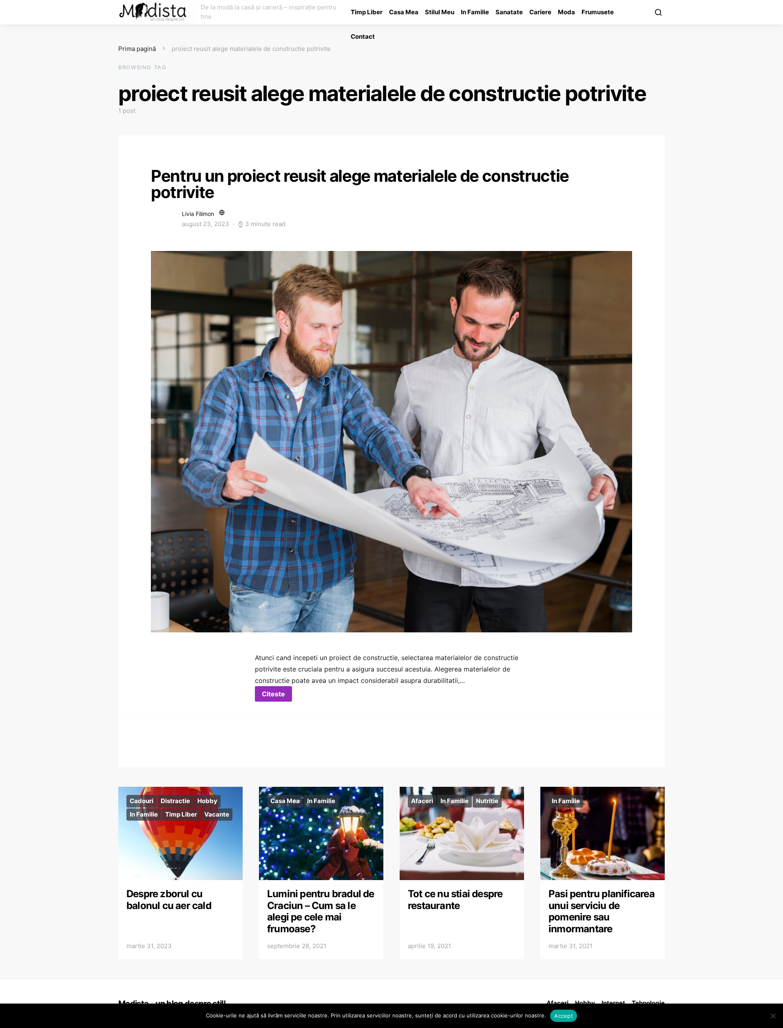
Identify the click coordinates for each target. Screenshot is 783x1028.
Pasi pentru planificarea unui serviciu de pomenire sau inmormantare (602, 911)
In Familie (475, 12)
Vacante (216, 814)
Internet (613, 1003)
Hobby (207, 801)
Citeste (273, 694)
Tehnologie (648, 1003)
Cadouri (141, 801)
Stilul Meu (439, 12)
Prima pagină (137, 49)
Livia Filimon (198, 213)
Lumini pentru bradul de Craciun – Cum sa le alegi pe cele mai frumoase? (320, 911)
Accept (563, 1016)
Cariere (540, 12)
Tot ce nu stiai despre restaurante (455, 899)
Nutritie (487, 801)
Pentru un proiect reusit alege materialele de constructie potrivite (360, 184)
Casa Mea (403, 12)
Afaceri (422, 801)
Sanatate (509, 12)
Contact (363, 36)
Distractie (175, 801)
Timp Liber (367, 12)
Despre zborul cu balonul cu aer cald (168, 899)
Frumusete (598, 12)
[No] (773, 1016)
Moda (566, 12)
